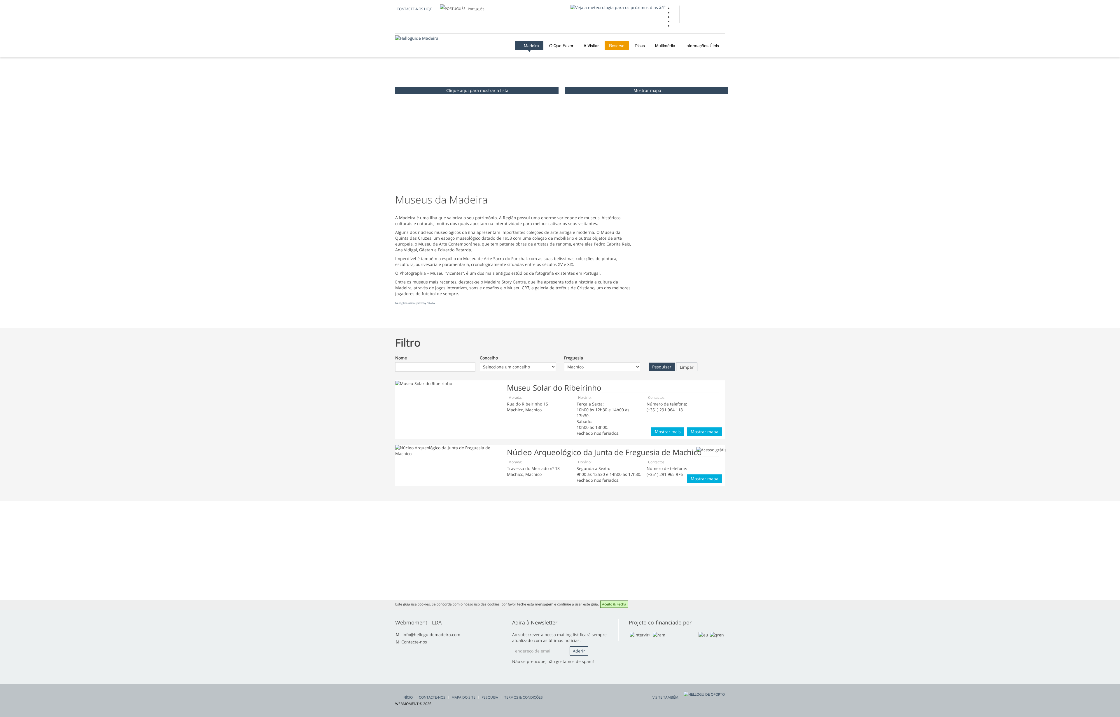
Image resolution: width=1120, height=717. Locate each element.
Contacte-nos (414, 642)
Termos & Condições (523, 697)
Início (407, 697)
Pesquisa (490, 697)
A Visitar (591, 45)
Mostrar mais (668, 431)
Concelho (489, 358)
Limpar (687, 367)
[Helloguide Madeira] (416, 38)
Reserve (616, 45)
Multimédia (665, 45)
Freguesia (573, 358)
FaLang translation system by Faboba (415, 302)
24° (662, 7)
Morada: (515, 397)
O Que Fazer (561, 45)
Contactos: (656, 397)
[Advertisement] (679, 252)
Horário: (585, 397)
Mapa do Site (463, 697)
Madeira (531, 45)
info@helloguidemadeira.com (431, 634)
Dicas (640, 45)
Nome (401, 358)
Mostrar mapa (647, 90)
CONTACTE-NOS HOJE (414, 8)
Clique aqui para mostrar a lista (477, 90)
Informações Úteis (702, 45)
